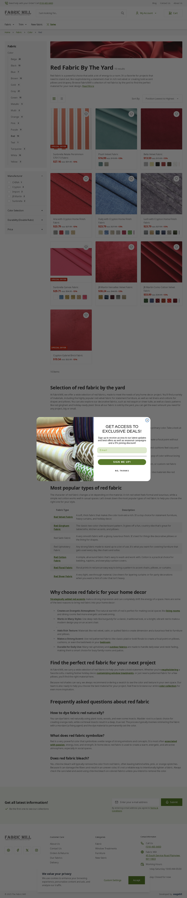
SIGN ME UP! (122, 462)
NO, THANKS (122, 471)
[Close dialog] (147, 420)
